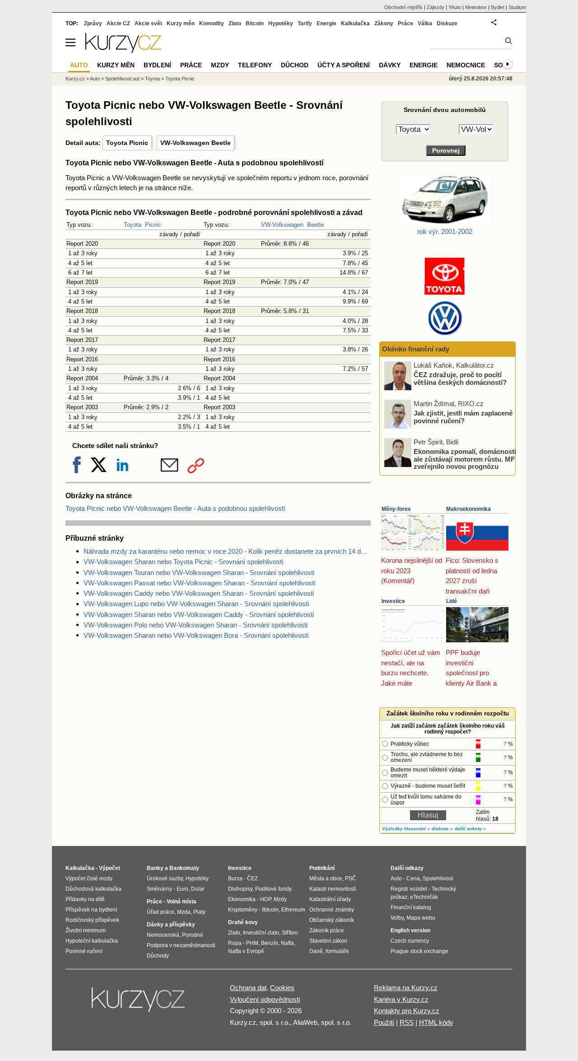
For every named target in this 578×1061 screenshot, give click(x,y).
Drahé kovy (243, 922)
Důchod (294, 65)
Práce (405, 23)
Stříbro (290, 933)
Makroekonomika (468, 509)
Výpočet (109, 868)
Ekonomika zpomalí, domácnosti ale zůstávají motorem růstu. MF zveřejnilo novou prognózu (465, 459)
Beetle (315, 224)
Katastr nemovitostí (332, 889)
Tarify (305, 23)
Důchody (158, 956)
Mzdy (220, 65)
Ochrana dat (248, 987)
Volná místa (181, 901)
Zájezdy (435, 7)
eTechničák (424, 897)
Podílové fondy (273, 889)
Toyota (132, 224)
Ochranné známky (331, 910)
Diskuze (447, 23)
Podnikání (322, 868)
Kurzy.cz (75, 78)
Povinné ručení (84, 951)
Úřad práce (160, 912)
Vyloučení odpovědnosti (265, 999)
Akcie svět (148, 23)
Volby (397, 918)
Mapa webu (420, 918)
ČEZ (252, 878)
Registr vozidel (409, 889)
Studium (517, 7)
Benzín (269, 943)
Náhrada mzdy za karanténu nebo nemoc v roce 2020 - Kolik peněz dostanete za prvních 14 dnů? (227, 551)
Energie (326, 23)
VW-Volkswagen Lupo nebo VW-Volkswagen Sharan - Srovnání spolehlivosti (196, 604)
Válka (425, 23)
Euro (182, 889)
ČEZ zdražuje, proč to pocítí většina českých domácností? (460, 378)
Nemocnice (466, 65)
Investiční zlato (261, 933)
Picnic (153, 224)
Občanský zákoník (331, 920)
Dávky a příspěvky (171, 924)
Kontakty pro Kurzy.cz (406, 1010)
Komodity (211, 23)
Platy (199, 912)
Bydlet (497, 7)
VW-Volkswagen (282, 224)
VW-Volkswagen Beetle (195, 142)
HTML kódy (436, 1022)
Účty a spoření (343, 65)
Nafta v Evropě (246, 951)
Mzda (184, 912)
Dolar (198, 889)
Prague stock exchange (419, 951)
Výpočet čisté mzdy (88, 878)
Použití (384, 1022)
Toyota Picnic (127, 142)
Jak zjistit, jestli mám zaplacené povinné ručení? (463, 417)
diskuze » (442, 828)
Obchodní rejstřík (403, 7)
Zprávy (93, 23)
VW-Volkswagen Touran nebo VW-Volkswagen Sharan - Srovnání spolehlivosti (199, 572)
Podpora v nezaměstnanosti (181, 945)
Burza (235, 878)
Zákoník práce (326, 930)
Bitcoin (255, 23)
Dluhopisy (240, 889)
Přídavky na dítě (85, 899)
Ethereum (293, 910)
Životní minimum (85, 930)
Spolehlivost (438, 878)
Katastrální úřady (330, 899)
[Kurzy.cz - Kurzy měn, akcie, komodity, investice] (123, 50)
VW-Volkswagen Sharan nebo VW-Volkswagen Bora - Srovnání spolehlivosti (196, 635)
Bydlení (157, 65)
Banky (155, 868)
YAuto (454, 7)
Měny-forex (396, 509)
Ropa (235, 943)
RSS (407, 1022)
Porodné (192, 935)
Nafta (287, 943)
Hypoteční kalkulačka (91, 941)
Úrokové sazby (165, 878)
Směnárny (159, 889)
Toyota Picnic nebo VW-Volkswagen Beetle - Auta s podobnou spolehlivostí (175, 508)
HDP (265, 899)
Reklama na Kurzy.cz (406, 987)
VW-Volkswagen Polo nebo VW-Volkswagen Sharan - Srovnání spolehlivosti (196, 625)
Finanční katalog (411, 907)
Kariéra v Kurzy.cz (401, 999)
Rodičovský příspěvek (92, 920)
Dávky (390, 65)
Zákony (383, 23)
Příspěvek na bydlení (91, 910)
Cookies (282, 987)
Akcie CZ (118, 23)
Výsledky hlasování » (406, 828)
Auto (95, 78)
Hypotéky (280, 23)
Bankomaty (184, 868)
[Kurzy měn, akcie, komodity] (139, 1003)
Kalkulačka (355, 23)
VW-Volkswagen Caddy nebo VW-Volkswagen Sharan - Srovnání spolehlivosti (199, 593)
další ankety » (470, 828)
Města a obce (325, 878)
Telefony (255, 65)
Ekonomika (242, 899)
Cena (413, 878)
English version (410, 930)
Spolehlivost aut (122, 78)
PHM (252, 943)
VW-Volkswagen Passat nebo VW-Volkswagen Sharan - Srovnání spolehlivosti (199, 583)
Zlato (234, 23)
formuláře (337, 951)
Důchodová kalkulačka (93, 889)
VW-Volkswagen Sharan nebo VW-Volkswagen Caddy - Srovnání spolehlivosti (199, 614)
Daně (316, 951)
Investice (393, 601)
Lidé (451, 601)
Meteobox (476, 7)
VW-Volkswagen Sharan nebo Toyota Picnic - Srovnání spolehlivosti (183, 562)
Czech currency (410, 941)
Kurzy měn (181, 23)
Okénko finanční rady (415, 349)
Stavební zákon (328, 941)
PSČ (350, 878)
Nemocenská (163, 935)
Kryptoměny (242, 910)
